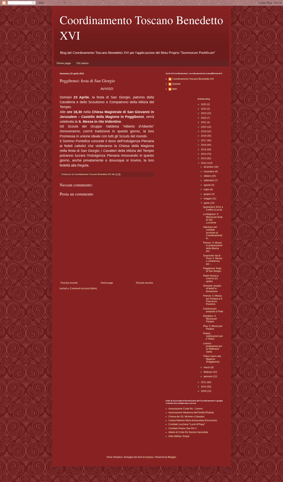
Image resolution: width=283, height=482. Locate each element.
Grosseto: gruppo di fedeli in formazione (212, 288)
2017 (204, 140)
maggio (208, 198)
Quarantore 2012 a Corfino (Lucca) (213, 208)
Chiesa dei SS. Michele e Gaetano (186, 416)
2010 (204, 386)
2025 (204, 104)
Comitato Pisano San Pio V (182, 428)
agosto (207, 185)
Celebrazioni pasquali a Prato (213, 310)
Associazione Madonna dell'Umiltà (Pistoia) (191, 412)
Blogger (172, 457)
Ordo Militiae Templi (178, 436)
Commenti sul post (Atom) (83, 288)
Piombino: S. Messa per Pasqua (210, 319)
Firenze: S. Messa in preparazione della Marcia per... (213, 246)
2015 (204, 149)
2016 (204, 145)
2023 (204, 113)
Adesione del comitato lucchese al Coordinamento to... (212, 233)
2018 (204, 135)
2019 (204, 131)
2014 (204, 154)
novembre (209, 171)
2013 (204, 158)
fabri (174, 89)
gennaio (208, 376)
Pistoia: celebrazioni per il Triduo (213, 336)
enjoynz (149, 457)
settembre (209, 180)
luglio (207, 189)
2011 (204, 382)
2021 (204, 122)
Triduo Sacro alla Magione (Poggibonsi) (212, 359)
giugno (208, 194)
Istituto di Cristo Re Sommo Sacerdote (188, 432)
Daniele (176, 84)
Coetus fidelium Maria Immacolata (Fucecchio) (192, 420)
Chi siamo (82, 63)
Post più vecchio (144, 283)
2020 (204, 127)
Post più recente (69, 283)
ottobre (208, 176)
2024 (204, 108)
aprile (207, 203)
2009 (204, 391)
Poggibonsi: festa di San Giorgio (212, 269)
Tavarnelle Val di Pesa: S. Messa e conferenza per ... (212, 259)
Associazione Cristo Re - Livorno (185, 408)
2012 (204, 163)
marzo (207, 367)
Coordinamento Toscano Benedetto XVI (193, 79)
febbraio (208, 372)
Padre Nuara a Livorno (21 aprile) (211, 278)
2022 (204, 118)
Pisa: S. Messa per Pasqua (213, 327)
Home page (64, 63)
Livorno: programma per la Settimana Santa (212, 347)
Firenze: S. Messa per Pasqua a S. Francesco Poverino (213, 299)
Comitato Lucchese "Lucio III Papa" (186, 424)
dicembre (209, 167)
